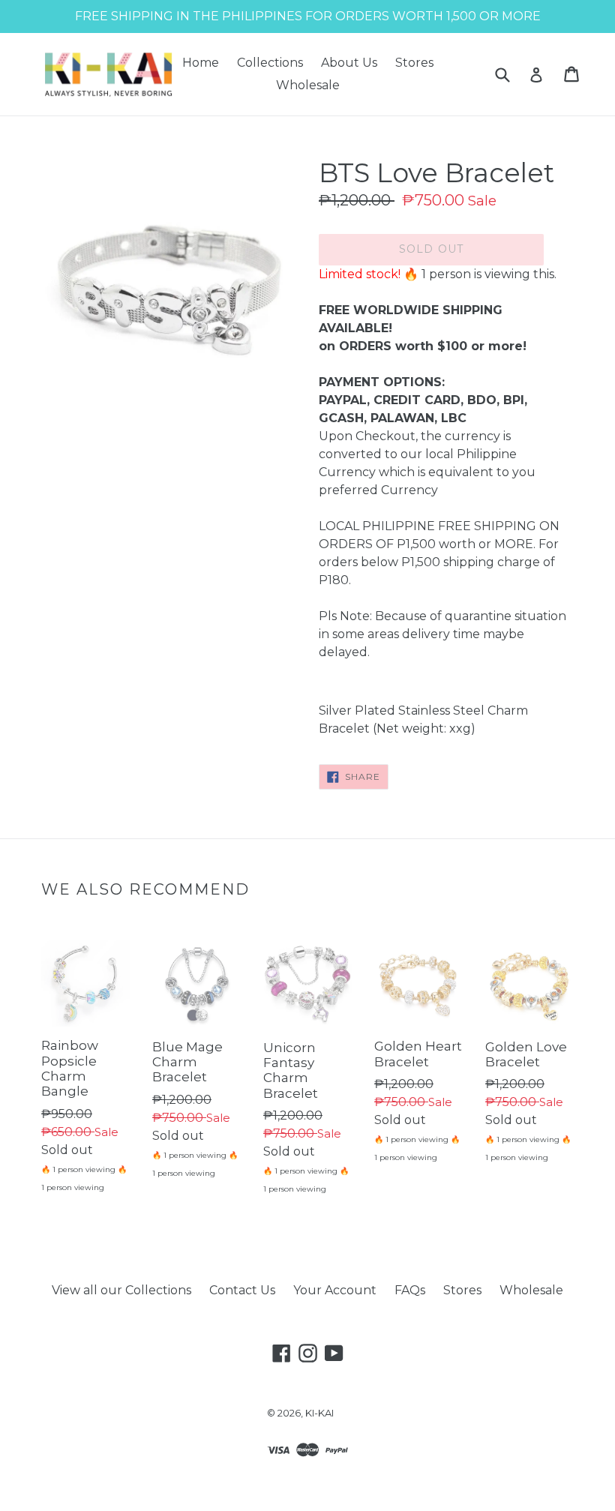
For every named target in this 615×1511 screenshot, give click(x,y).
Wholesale (308, 85)
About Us (349, 62)
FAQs (409, 1290)
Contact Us (242, 1290)
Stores (414, 62)
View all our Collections (121, 1290)
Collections (270, 62)
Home (200, 62)
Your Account (334, 1290)
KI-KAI (319, 1413)
